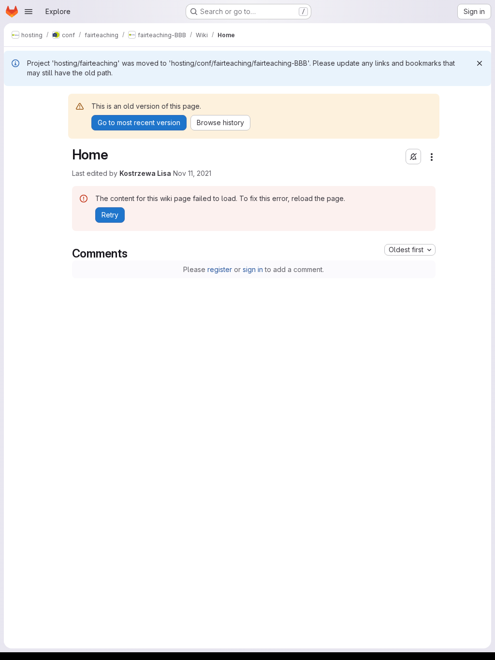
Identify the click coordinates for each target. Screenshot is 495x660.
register (219, 269)
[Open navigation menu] (28, 11)
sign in (253, 269)
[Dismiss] (479, 63)
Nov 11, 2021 (192, 173)
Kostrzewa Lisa (145, 173)
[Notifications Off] (413, 156)
